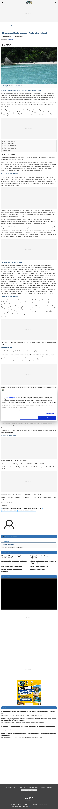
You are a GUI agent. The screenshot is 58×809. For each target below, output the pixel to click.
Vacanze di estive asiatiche (39, 566)
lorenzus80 (10, 39)
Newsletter (49, 787)
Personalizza (28, 417)
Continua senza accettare (50, 390)
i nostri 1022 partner (10, 397)
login (8, 547)
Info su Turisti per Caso (11, 787)
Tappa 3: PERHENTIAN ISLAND (10, 147)
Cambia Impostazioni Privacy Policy (29, 790)
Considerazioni (7, 150)
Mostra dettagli (50, 413)
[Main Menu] (2, 2)
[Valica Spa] (29, 799)
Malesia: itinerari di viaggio (9, 510)
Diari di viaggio (9, 25)
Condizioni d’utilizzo (40, 787)
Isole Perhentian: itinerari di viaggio (11, 508)
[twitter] (4, 44)
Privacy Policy (22, 787)
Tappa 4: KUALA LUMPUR (9, 148)
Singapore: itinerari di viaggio (27, 510)
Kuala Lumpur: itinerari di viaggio (33, 508)
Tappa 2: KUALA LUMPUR (9, 145)
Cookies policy (30, 787)
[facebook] (2, 44)
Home (2, 25)
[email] (8, 44)
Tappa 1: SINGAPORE (8, 143)
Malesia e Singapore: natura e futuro (14, 561)
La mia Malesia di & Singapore (11, 566)
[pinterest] (6, 44)
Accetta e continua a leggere (47, 417)
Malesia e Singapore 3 (37, 569)
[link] (10, 44)
